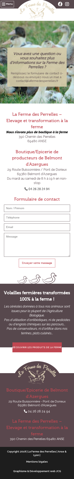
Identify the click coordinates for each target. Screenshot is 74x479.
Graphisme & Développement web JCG (37, 471)
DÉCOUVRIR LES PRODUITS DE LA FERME (37, 347)
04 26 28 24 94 (39, 189)
